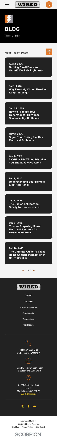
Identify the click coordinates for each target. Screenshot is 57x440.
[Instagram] (22, 406)
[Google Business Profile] (34, 406)
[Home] (27, 4)
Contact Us (28, 325)
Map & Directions (28, 394)
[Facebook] (28, 406)
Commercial (28, 313)
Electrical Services (28, 307)
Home (28, 295)
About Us (28, 301)
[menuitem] (15, 427)
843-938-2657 (28, 353)
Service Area (28, 319)
